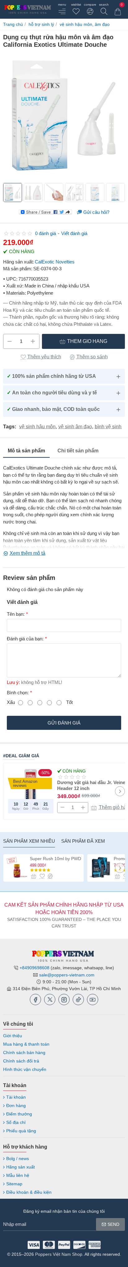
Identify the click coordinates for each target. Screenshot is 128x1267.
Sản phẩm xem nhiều (29, 841)
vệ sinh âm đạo (75, 426)
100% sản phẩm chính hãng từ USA (51, 376)
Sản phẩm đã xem (83, 841)
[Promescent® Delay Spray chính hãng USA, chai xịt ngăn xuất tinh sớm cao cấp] (100, 867)
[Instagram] (64, 999)
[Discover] (79, 1245)
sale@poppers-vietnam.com (66, 974)
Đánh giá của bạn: (25, 638)
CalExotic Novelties (55, 261)
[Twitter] (49, 999)
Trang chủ (13, 24)
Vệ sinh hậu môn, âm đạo (85, 24)
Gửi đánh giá (64, 722)
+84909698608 (34, 967)
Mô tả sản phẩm (26, 450)
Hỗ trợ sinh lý (41, 24)
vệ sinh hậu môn (37, 426)
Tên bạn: (16, 614)
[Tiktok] (78, 999)
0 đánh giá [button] (45, 233)
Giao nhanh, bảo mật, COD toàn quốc (53, 409)
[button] (83, 341)
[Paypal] (64, 1245)
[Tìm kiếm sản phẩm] (104, 9)
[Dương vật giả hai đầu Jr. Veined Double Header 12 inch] (30, 790)
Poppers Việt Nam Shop (58, 1254)
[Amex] (95, 1245)
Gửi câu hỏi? (96, 212)
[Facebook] (35, 999)
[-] (9, 341)
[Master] (49, 1245)
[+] (32, 341)
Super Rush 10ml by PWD (55, 858)
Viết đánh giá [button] (74, 233)
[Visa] (34, 1245)
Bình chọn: (18, 692)
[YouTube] (92, 999)
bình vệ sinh (108, 426)
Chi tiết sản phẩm (77, 450)
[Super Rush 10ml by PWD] (17, 867)
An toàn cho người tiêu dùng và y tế (52, 392)
